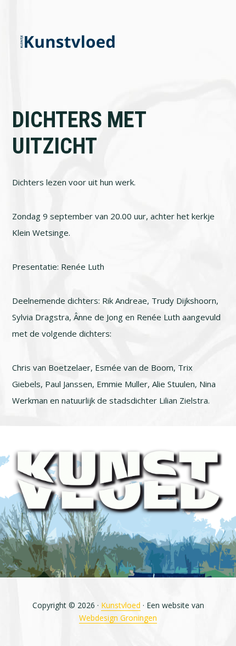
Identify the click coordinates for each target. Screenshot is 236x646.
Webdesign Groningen (118, 618)
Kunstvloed (67, 42)
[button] (217, 42)
